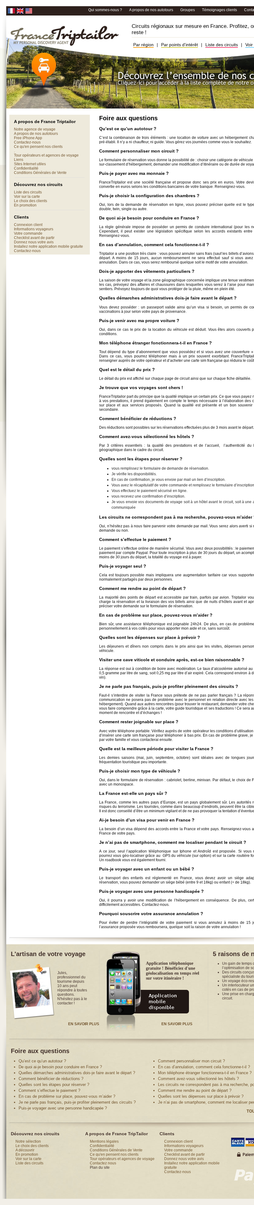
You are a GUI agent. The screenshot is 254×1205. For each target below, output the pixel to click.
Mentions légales (104, 1141)
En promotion (25, 205)
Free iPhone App (28, 138)
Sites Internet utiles (30, 164)
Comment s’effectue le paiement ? (49, 1090)
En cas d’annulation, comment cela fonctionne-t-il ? (204, 1067)
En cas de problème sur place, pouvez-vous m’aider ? (67, 1096)
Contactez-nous (27, 142)
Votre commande (28, 233)
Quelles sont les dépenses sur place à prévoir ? (200, 1096)
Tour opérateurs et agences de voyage (46, 155)
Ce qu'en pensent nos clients (38, 146)
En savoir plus (83, 1024)
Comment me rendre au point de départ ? (194, 1090)
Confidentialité (26, 168)
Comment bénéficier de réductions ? (51, 1078)
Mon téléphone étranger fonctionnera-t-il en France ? (205, 1072)
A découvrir (24, 1150)
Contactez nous (103, 1163)
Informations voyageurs (33, 229)
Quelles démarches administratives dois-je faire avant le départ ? (77, 1072)
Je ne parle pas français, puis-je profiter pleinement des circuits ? (77, 1102)
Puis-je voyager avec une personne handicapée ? (63, 1108)
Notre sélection (28, 1141)
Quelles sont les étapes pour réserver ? (54, 1084)
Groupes (188, 10)
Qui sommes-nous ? (105, 10)
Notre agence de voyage (34, 129)
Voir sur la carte (27, 196)
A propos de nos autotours (151, 10)
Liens (18, 159)
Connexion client (28, 225)
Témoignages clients (220, 10)
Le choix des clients (30, 201)
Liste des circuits (221, 44)
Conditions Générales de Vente (40, 173)
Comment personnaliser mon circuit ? (191, 1061)
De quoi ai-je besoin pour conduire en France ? (60, 1067)
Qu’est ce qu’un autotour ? (42, 1061)
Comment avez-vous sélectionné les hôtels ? (198, 1078)
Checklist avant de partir (34, 238)
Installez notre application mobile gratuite (48, 246)
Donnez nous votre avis (34, 242)
